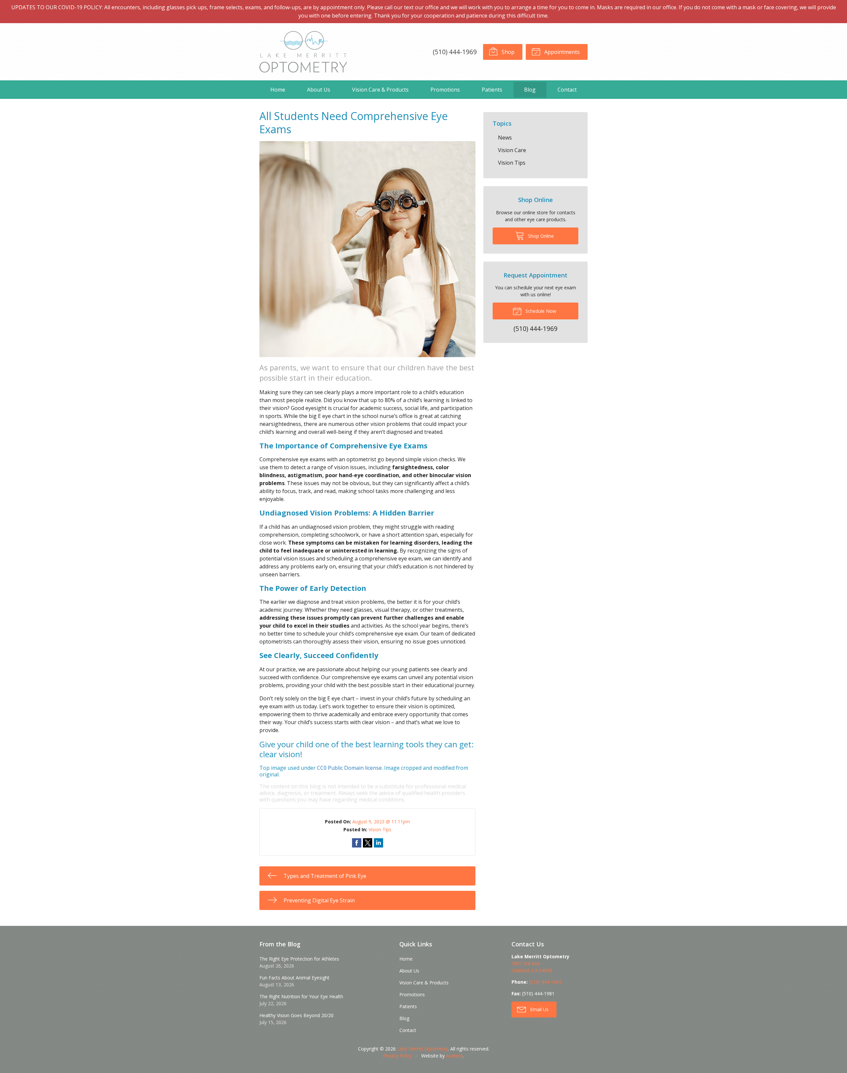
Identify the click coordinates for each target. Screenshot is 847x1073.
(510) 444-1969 (455, 51)
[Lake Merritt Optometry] (303, 51)
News (505, 137)
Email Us (539, 1009)
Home (277, 89)
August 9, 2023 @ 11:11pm (381, 821)
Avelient (454, 1055)
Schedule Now (540, 311)
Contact (567, 89)
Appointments (561, 52)
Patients (492, 89)
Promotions (445, 89)
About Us (318, 89)
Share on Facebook (356, 842)
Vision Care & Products (380, 89)
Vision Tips (380, 829)
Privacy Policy (397, 1055)
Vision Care (512, 150)
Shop (507, 52)
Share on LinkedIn (378, 842)
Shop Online (540, 236)
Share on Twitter (367, 842)
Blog (530, 89)
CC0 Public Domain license (349, 767)
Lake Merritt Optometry (422, 1049)
